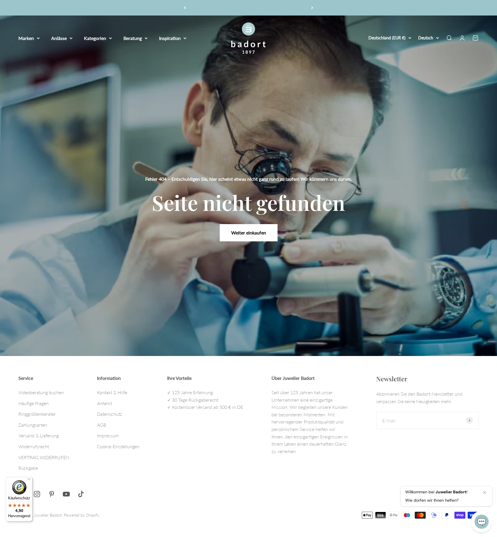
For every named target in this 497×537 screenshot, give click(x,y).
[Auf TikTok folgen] (81, 494)
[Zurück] (185, 7)
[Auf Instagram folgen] (37, 494)
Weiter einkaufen (248, 232)
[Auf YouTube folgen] (66, 494)
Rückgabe (28, 468)
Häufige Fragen (33, 403)
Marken (26, 38)
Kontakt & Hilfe (112, 392)
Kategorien (95, 38)
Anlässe (59, 38)
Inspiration (170, 38)
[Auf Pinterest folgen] (52, 494)
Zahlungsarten (32, 425)
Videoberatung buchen (41, 392)
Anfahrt (104, 403)
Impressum (108, 435)
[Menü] (29, 480)
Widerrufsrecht (33, 446)
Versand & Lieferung (38, 435)
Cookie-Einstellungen (118, 446)
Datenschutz (109, 414)
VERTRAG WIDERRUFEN (43, 457)
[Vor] (312, 7)
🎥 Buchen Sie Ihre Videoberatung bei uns (248, 7)
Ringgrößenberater (37, 414)
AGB (101, 425)
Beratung (132, 38)
